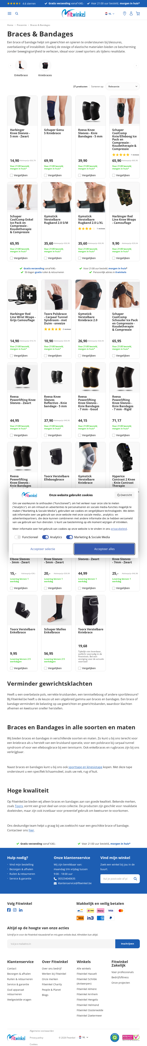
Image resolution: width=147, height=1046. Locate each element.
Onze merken (50, 979)
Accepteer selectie (42, 549)
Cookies (34, 1044)
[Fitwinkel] (16, 1037)
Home (10, 25)
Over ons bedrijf (51, 968)
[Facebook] (9, 910)
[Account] (131, 13)
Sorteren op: (97, 86)
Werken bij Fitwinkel (54, 973)
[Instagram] (14, 910)
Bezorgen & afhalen (21, 869)
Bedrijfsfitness (120, 977)
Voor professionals (123, 972)
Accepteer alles (104, 549)
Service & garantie (20, 878)
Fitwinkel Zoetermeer (89, 1015)
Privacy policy (36, 1037)
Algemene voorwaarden (42, 1030)
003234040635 (66, 878)
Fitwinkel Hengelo (87, 999)
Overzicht (126, 495)
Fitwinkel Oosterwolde (90, 1010)
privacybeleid (119, 528)
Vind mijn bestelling (22, 864)
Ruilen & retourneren (22, 874)
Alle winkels (84, 968)
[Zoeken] (17, 13)
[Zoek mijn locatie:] (118, 13)
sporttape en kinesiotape (85, 767)
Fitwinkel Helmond (88, 1005)
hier (31, 830)
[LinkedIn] (20, 910)
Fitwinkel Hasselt (87, 973)
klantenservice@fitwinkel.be (75, 883)
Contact (11, 968)
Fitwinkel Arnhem (87, 994)
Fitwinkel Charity (52, 984)
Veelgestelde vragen (19, 999)
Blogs (45, 995)
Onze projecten (121, 982)
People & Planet (51, 989)
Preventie (22, 25)
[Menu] (9, 13)
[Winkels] (125, 13)
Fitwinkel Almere (87, 989)
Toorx (19, 806)
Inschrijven (127, 943)
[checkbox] (25, 537)
